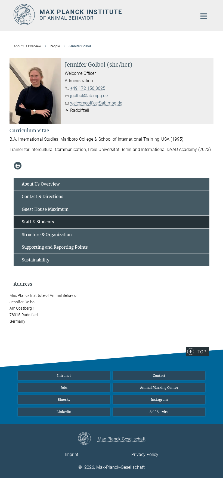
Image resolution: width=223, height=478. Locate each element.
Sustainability (35, 260)
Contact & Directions (42, 196)
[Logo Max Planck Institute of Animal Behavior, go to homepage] (102, 14)
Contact (159, 376)
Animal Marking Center (159, 388)
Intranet (64, 376)
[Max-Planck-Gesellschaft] (88, 438)
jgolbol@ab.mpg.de (89, 95)
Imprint (71, 454)
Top (201, 351)
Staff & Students (38, 221)
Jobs (64, 388)
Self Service (159, 412)
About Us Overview (41, 184)
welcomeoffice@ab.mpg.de (96, 103)
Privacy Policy (144, 454)
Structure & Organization (47, 234)
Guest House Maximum (45, 209)
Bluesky (64, 399)
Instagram (159, 399)
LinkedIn (64, 412)
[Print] (18, 166)
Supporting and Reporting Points (55, 247)
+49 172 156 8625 (87, 88)
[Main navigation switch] (203, 16)
